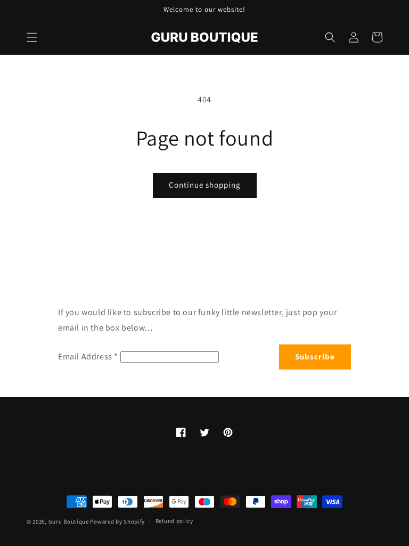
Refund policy (174, 521)
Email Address (88, 356)
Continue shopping (205, 185)
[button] (32, 37)
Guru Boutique (68, 521)
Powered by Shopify (117, 521)
